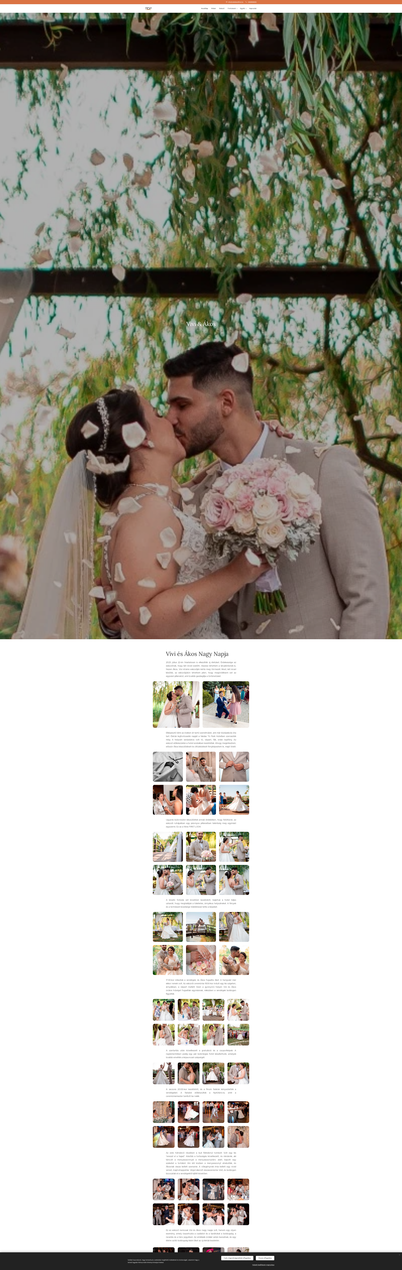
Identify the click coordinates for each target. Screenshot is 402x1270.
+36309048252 (252, 2)
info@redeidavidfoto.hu (235, 2)
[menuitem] (205, 8)
